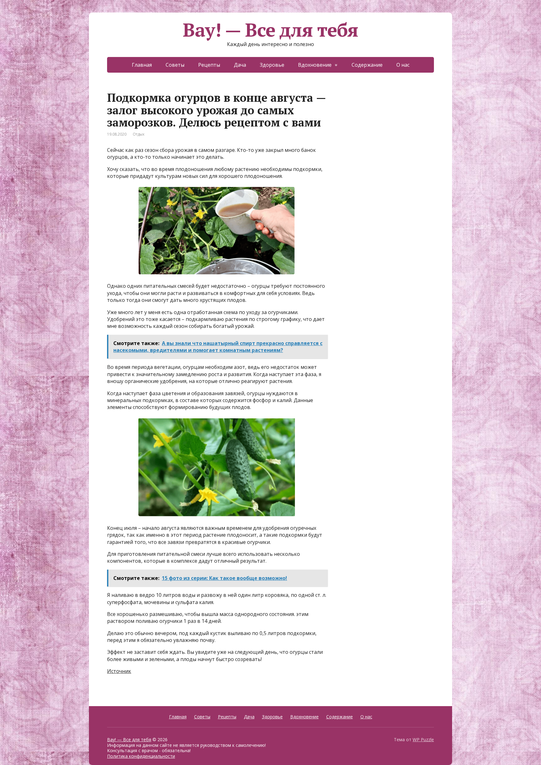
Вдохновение (315, 64)
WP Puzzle (423, 739)
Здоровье (272, 64)
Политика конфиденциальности (141, 756)
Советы (175, 64)
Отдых (138, 134)
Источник (119, 671)
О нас (403, 64)
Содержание (367, 64)
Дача (240, 64)
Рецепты (209, 64)
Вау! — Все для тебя (270, 30)
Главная (142, 64)
